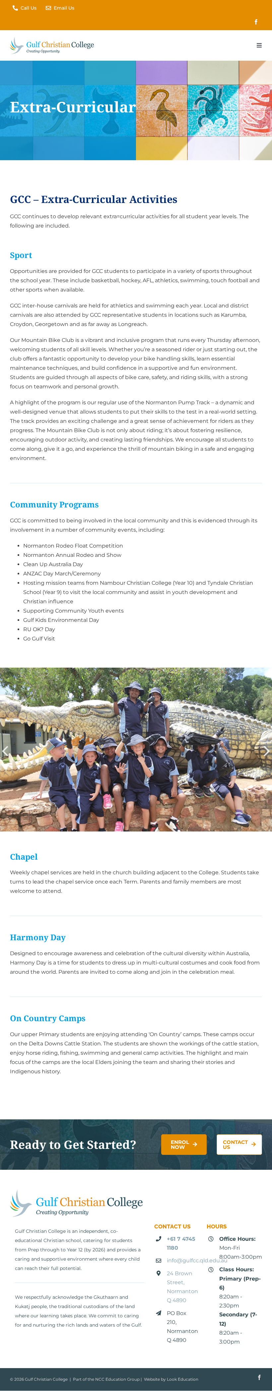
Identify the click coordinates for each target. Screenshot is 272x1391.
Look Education (182, 1379)
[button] (5, 751)
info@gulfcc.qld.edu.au (197, 1261)
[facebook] (256, 22)
